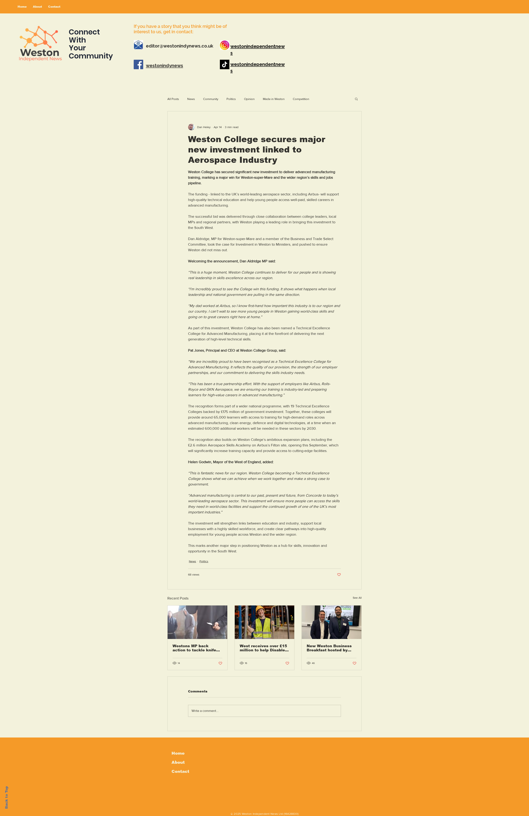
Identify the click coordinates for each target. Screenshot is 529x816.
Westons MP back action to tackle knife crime (194, 648)
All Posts (173, 99)
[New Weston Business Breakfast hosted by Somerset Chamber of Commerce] (331, 622)
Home (178, 753)
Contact (180, 771)
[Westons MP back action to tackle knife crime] (197, 622)
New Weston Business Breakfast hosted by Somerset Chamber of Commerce (329, 648)
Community (210, 99)
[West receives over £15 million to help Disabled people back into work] (264, 622)
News (191, 99)
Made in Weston (274, 99)
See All (357, 597)
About (178, 762)
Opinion (249, 99)
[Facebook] (138, 64)
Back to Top (6, 797)
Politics (231, 99)
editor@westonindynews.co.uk (179, 46)
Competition (301, 99)
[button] (356, 98)
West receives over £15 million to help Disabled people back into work (263, 648)
